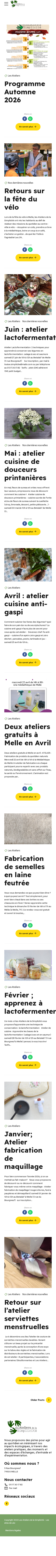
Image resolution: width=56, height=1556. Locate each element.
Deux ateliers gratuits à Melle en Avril (27, 734)
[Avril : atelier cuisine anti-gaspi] (28, 564)
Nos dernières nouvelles (20, 182)
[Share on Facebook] (24, 118)
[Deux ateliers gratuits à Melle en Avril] (28, 695)
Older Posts (38, 1400)
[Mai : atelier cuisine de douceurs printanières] (28, 423)
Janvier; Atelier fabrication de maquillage (23, 1150)
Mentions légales (13, 1530)
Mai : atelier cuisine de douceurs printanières (25, 465)
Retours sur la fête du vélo (24, 198)
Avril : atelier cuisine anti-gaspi (26, 603)
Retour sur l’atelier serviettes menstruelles (26, 1314)
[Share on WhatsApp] (30, 118)
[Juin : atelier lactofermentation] (28, 294)
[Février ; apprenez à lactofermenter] (28, 965)
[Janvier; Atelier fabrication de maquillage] (28, 1101)
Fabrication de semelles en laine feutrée (24, 870)
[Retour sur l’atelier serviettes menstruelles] (28, 1262)
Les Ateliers (14, 75)
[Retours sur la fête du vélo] (28, 160)
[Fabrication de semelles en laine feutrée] (28, 828)
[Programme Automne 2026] (28, 47)
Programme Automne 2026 (24, 91)
